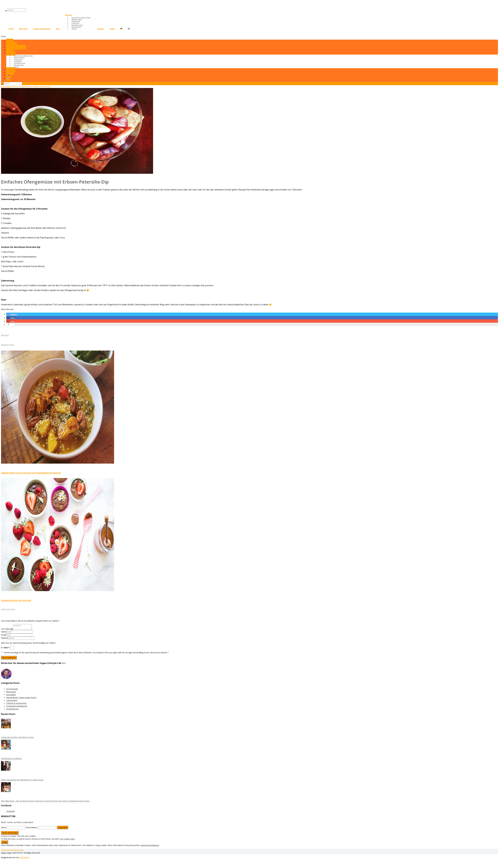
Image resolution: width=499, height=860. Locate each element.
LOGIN (112, 29)
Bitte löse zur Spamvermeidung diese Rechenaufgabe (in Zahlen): (28, 643)
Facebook (6, 805)
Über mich (23, 29)
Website (4, 638)
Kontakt (100, 29)
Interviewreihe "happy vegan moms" (21, 697)
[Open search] (6, 10)
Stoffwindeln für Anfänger (11, 758)
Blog (58, 29)
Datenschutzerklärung (150, 845)
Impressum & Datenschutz (12, 850)
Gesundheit (11, 694)
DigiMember (24, 857)
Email (3, 635)
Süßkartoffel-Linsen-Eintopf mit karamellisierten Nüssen (31, 472)
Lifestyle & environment (16, 703)
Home (11, 29)
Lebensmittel (11, 700)
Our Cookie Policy (67, 839)
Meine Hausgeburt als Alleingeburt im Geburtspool (22, 780)
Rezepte (68, 15)
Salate (74, 29)
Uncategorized (12, 709)
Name (3, 631)
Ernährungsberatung (41, 29)
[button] (11, 314)
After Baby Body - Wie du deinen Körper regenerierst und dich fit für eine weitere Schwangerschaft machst (45, 801)
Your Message (7, 629)
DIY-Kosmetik (12, 689)
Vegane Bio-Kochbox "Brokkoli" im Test (17, 737)
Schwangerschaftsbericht (16, 706)
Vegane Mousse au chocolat (16, 600)
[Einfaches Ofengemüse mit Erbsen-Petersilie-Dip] (77, 173)
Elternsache (11, 692)
